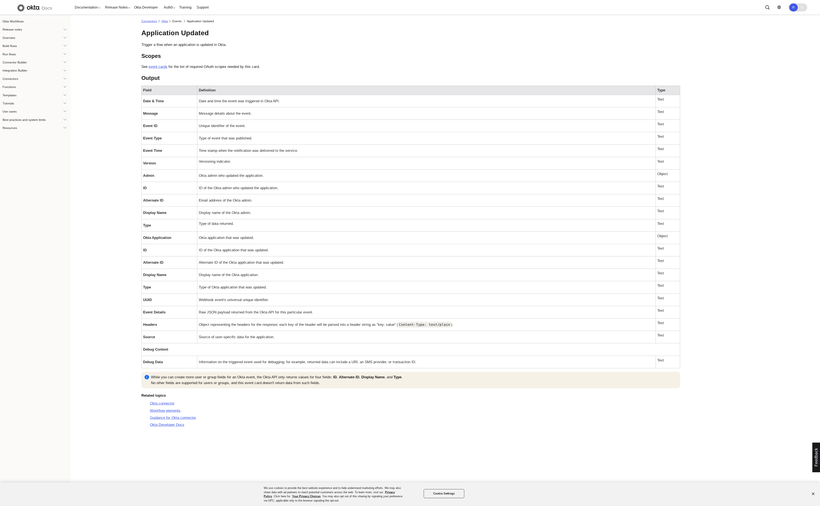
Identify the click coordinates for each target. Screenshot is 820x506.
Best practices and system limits (24, 119)
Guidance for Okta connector (173, 418)
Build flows (10, 46)
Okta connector (162, 403)
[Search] (767, 7)
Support (203, 7)
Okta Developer (146, 7)
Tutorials (8, 103)
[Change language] (779, 7)
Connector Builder (15, 62)
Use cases (10, 111)
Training (185, 7)
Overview (9, 37)
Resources (10, 128)
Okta (164, 21)
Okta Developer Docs (167, 425)
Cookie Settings (444, 493)
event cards (158, 67)
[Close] (813, 494)
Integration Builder (15, 70)
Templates (9, 95)
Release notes (12, 29)
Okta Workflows (13, 21)
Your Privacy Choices (306, 496)
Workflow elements (165, 411)
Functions (9, 87)
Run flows (9, 54)
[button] (86, 7)
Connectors (10, 78)
